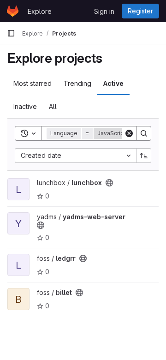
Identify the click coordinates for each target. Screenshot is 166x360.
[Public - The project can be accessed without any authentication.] (109, 182)
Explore (40, 11)
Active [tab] (113, 83)
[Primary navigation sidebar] (11, 33)
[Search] (143, 133)
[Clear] (129, 133)
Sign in (104, 11)
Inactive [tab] (25, 106)
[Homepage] (12, 11)
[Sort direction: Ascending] (143, 155)
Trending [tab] (77, 83)
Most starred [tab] (32, 83)
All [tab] (53, 106)
